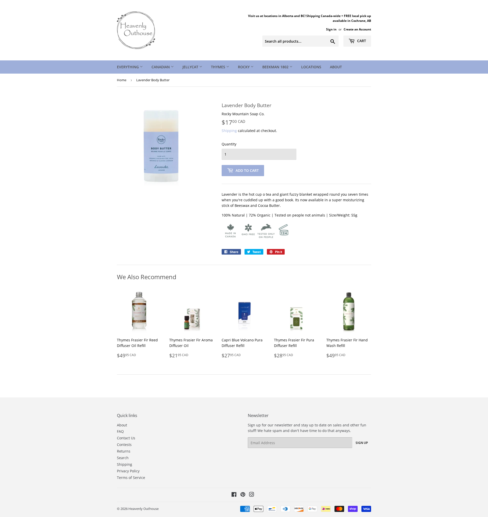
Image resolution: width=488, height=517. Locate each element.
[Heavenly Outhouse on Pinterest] (243, 495)
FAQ (120, 431)
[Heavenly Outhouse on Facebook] (234, 495)
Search (123, 457)
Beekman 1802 (275, 66)
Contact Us (126, 438)
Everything (128, 66)
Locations (311, 66)
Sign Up (362, 443)
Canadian (161, 66)
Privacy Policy (128, 471)
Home (121, 80)
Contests (124, 444)
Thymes (218, 66)
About (336, 66)
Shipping (229, 130)
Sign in (331, 29)
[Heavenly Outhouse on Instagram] (251, 495)
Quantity (229, 144)
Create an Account (357, 29)
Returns (123, 451)
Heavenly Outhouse (143, 508)
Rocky (244, 66)
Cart (361, 40)
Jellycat (190, 66)
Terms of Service (131, 477)
